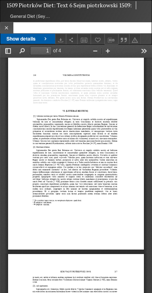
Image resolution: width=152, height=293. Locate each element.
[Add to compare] (84, 39)
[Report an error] (135, 39)
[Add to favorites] (98, 39)
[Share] (71, 39)
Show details (21, 38)
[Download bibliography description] (111, 39)
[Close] (6, 27)
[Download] (60, 39)
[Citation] (124, 39)
